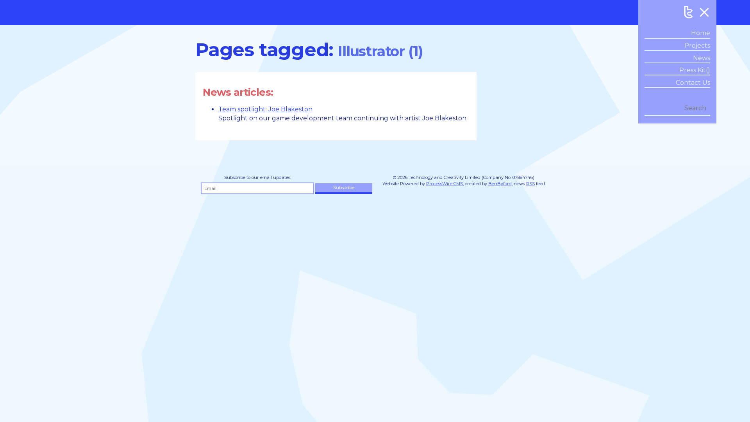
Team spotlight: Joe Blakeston (265, 109)
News (701, 58)
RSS (530, 183)
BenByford (500, 183)
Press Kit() (694, 70)
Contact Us (693, 82)
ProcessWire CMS (444, 183)
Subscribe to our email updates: (257, 177)
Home (700, 33)
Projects (697, 45)
